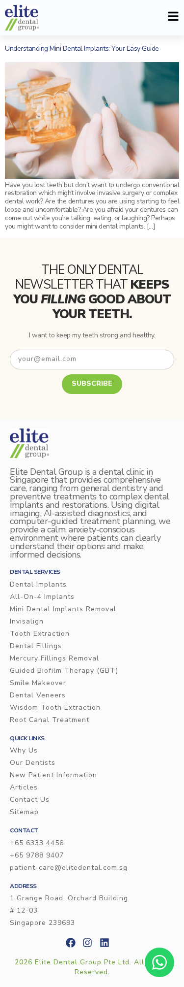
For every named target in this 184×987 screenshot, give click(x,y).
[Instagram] (87, 943)
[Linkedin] (104, 943)
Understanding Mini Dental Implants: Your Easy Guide (82, 48)
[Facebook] (71, 943)
